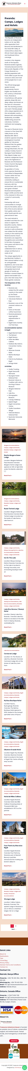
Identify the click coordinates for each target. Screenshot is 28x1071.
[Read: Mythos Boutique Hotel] (14, 683)
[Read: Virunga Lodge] (14, 879)
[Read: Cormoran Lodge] (14, 640)
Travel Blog (3, 960)
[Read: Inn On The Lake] (14, 538)
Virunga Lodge (9, 899)
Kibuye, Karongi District (11, 550)
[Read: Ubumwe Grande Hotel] (14, 732)
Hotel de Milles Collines (12, 796)
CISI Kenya (18, 1067)
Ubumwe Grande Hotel (12, 750)
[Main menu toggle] (24, 3)
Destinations (4, 956)
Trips (1, 958)
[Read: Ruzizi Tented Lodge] (14, 489)
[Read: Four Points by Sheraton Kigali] (14, 828)
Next (14, 929)
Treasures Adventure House (9, 1027)
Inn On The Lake (10, 558)
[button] (24, 1067)
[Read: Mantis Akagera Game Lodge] (14, 435)
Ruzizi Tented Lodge (11, 509)
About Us (3, 954)
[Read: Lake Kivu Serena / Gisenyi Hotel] (14, 589)
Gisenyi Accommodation (11, 601)
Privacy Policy (4, 963)
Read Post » (8, 475)
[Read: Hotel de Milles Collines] (14, 779)
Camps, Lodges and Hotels (11, 447)
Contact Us (4, 967)
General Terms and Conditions (10, 965)
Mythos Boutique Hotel (12, 700)
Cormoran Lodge (10, 654)
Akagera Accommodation (11, 445)
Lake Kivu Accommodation (11, 650)
